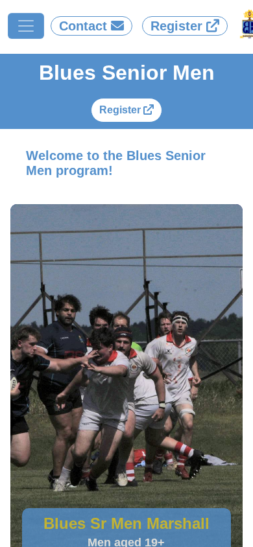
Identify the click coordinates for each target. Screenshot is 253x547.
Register (121, 109)
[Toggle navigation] (26, 26)
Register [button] (178, 26)
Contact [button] (85, 26)
